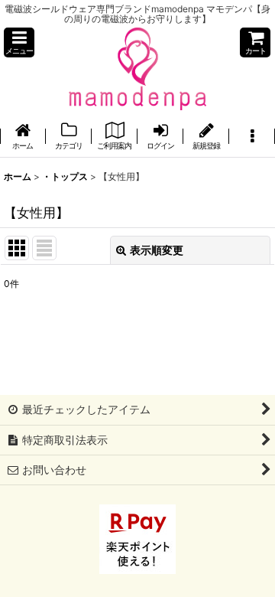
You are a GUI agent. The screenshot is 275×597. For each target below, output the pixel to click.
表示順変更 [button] (156, 249)
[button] (19, 42)
